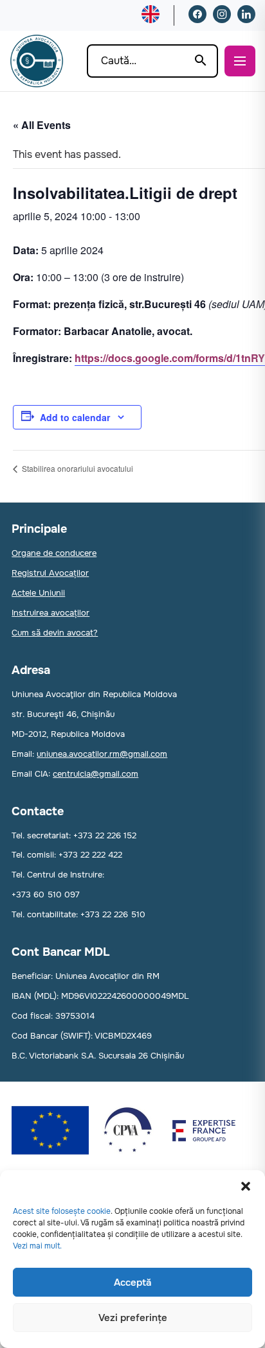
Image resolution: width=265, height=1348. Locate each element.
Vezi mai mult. (37, 1246)
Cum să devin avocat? (55, 632)
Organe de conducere (54, 553)
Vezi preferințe (132, 1317)
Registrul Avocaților (50, 572)
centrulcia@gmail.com (95, 773)
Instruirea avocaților (50, 612)
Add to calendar (75, 417)
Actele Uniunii (38, 592)
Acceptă (132, 1282)
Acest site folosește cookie (62, 1211)
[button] (245, 1186)
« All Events (42, 124)
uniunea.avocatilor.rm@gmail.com (102, 753)
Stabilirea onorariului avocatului (76, 468)
